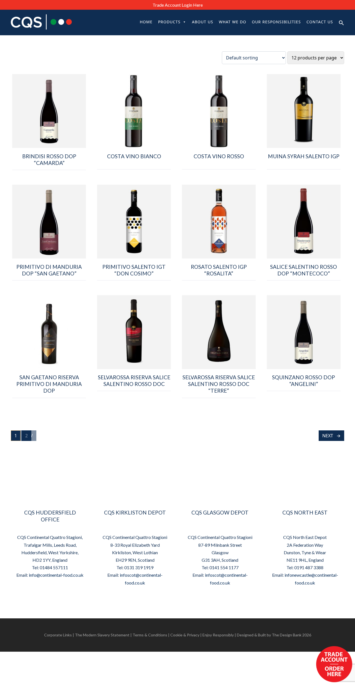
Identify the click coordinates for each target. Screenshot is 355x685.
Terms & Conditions (150, 635)
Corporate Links (58, 635)
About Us (202, 21)
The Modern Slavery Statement (102, 635)
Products (169, 21)
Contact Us (319, 21)
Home (146, 21)
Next (327, 436)
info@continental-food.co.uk (56, 575)
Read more (49, 175)
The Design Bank (286, 635)
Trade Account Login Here (178, 4)
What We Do (232, 21)
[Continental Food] (51, 21)
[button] (341, 22)
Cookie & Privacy (184, 635)
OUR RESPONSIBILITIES (276, 21)
